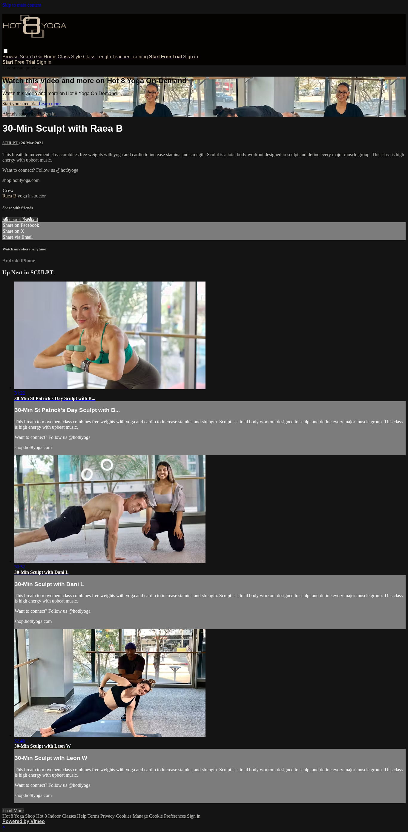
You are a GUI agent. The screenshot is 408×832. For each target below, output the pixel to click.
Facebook (12, 219)
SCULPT (10, 143)
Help (82, 816)
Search (28, 56)
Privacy (108, 816)
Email (32, 219)
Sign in (190, 56)
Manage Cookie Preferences (160, 816)
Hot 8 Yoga (13, 816)
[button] (5, 51)
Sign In (43, 62)
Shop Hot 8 (36, 816)
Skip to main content (21, 4)
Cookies (124, 816)
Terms (94, 816)
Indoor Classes (62, 816)
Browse (11, 56)
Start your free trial (20, 103)
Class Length (97, 56)
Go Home (46, 56)
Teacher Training (130, 56)
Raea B (10, 195)
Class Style (70, 56)
